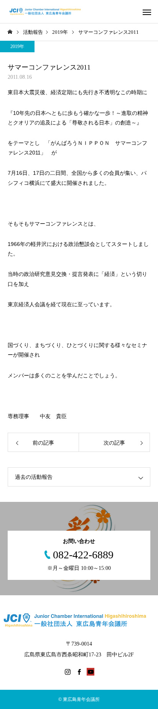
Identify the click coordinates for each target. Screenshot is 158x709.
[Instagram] (67, 672)
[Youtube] (90, 672)
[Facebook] (79, 672)
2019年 (17, 46)
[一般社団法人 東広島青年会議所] (49, 12)
